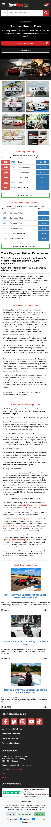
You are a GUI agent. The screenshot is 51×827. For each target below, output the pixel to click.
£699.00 (43, 188)
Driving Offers (25, 50)
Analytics (26, 819)
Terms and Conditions (11, 743)
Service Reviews (37, 793)
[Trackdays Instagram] (23, 724)
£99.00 (42, 172)
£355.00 (43, 177)
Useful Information (10, 738)
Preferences (40, 819)
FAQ (3, 773)
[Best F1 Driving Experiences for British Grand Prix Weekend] (25, 577)
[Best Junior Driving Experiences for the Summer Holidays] (25, 674)
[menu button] (4, 4)
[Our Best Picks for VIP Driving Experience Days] (25, 626)
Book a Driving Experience (25, 246)
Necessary (14, 819)
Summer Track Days (25, 43)
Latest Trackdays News (12, 729)
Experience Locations (11, 733)
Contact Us (17, 769)
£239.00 (43, 167)
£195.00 (43, 162)
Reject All (10, 814)
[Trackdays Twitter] (14, 724)
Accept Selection (25, 814)
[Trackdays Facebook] (5, 724)
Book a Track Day (26, 195)
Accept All (40, 814)
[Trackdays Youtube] (31, 724)
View (44, 213)
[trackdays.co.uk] (18, 7)
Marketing (27, 822)
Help (4, 777)
